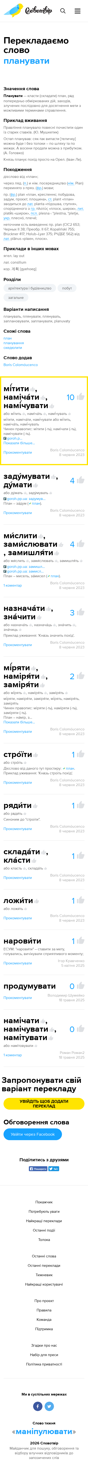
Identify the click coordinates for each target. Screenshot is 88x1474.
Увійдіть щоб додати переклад (44, 1104)
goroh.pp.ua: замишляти (26, 566)
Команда (44, 1319)
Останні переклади (44, 1265)
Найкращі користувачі (44, 1284)
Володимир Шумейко (66, 995)
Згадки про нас (44, 1345)
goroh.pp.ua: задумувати (26, 498)
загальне (16, 297)
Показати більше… (19, 443)
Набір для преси (44, 1355)
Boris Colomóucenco (21, 365)
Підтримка (44, 1329)
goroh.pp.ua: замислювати (26, 571)
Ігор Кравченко (71, 961)
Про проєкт (44, 1301)
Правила (44, 1310)
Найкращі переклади (44, 1221)
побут (67, 288)
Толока (44, 1239)
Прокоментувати (18, 452)
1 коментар (13, 585)
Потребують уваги (44, 1211)
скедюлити (13, 347)
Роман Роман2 (72, 1052)
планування (14, 343)
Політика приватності (44, 1364)
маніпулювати (44, 1431)
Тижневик (44, 1275)
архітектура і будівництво (29, 288)
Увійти (33, 1134)
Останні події (44, 1230)
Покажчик (44, 1202)
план (8, 338)
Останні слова (44, 1256)
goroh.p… (14, 438)
